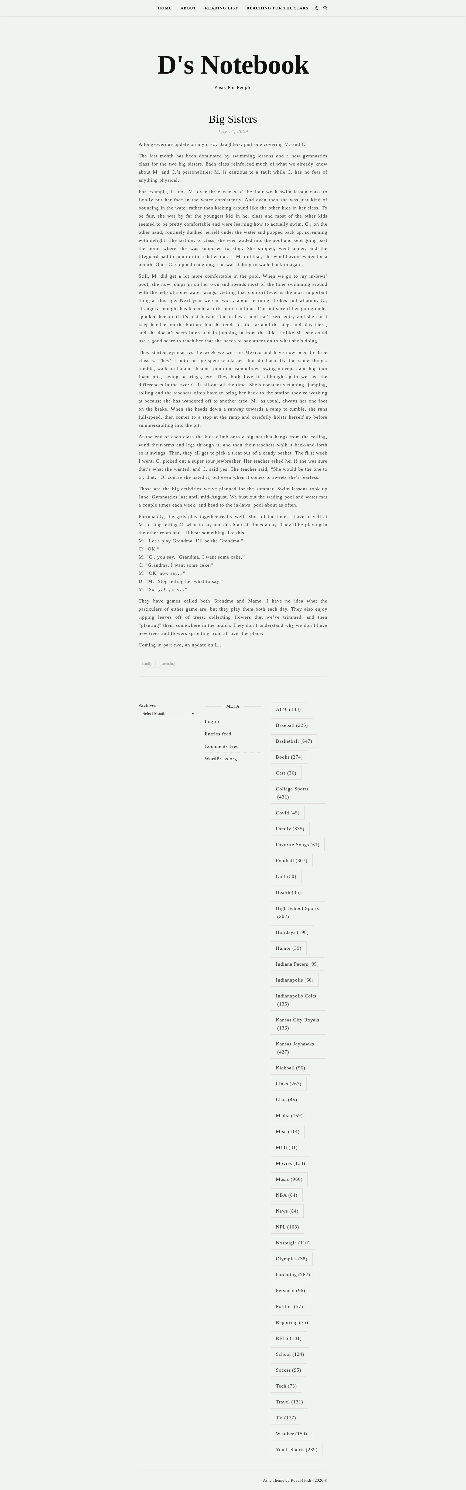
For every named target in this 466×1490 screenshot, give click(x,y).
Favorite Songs (298, 844)
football (291, 860)
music (289, 1179)
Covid (288, 812)
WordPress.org (221, 758)
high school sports (297, 912)
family (147, 664)
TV (286, 1417)
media (289, 1115)
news (287, 1211)
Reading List (221, 8)
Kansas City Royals (297, 1024)
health (288, 892)
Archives (147, 705)
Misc (288, 1131)
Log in (212, 721)
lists (286, 1099)
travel (289, 1402)
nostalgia (293, 1242)
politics (289, 1306)
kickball (290, 1068)
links (288, 1083)
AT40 (288, 709)
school (290, 1354)
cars (286, 773)
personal (290, 1290)
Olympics (291, 1258)
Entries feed (218, 734)
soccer (288, 1370)
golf (286, 876)
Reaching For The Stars (277, 8)
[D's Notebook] (233, 56)
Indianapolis (295, 980)
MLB (287, 1147)
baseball (292, 725)
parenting (167, 664)
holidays (292, 932)
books (289, 757)
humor (288, 948)
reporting (292, 1322)
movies (290, 1163)
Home (165, 8)
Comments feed (222, 746)
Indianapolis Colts (296, 1000)
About (188, 8)
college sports (292, 793)
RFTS (289, 1338)
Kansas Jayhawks (295, 1048)
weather (291, 1433)
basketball (294, 741)
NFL (287, 1227)
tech (286, 1386)
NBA (286, 1195)
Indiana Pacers (297, 964)
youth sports (297, 1449)
